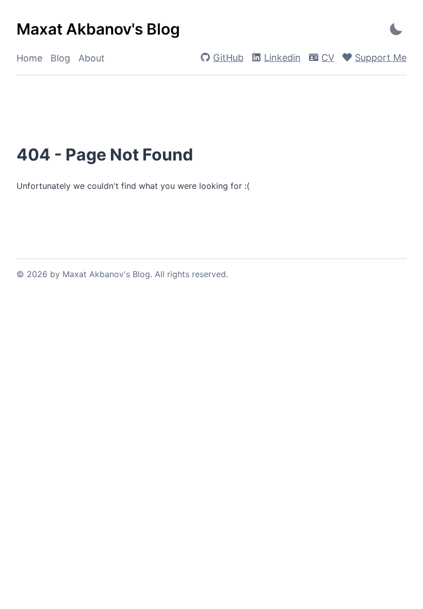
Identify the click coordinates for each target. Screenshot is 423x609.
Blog (60, 58)
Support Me (380, 57)
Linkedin (282, 57)
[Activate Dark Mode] (396, 29)
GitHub (228, 57)
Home (29, 58)
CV (327, 57)
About (91, 58)
